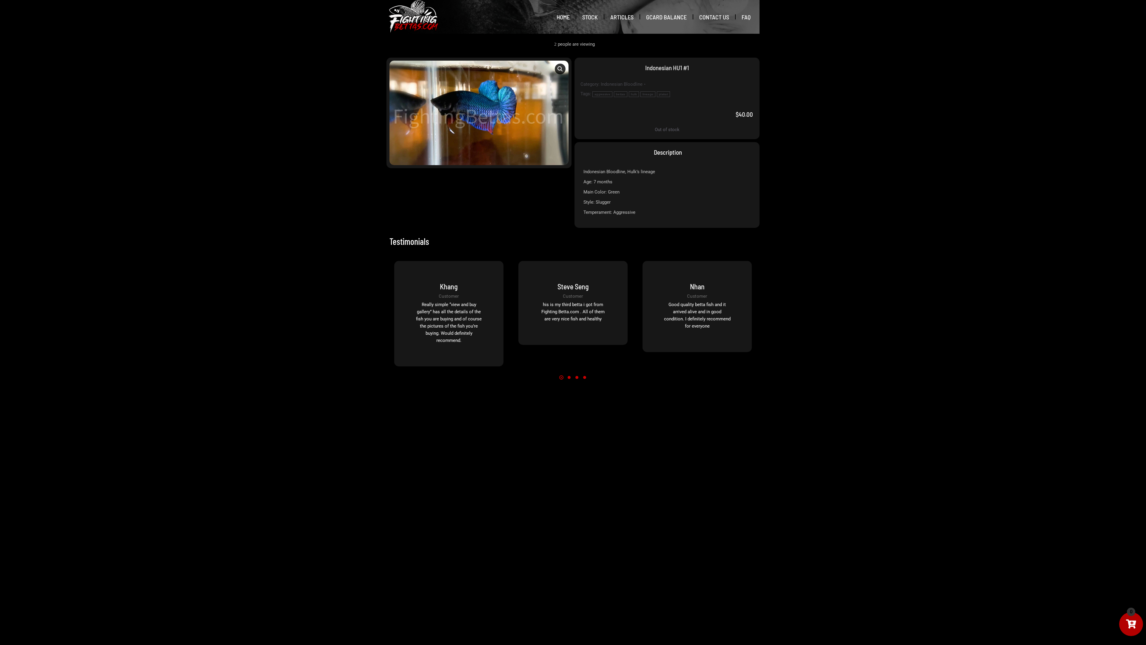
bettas (620, 94)
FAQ (746, 17)
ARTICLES (622, 17)
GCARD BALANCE (666, 17)
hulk (634, 94)
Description (668, 152)
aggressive (602, 94)
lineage (648, 94)
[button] (560, 69)
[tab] (667, 152)
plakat (663, 94)
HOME (563, 17)
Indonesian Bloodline (622, 84)
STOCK (590, 17)
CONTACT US (714, 17)
